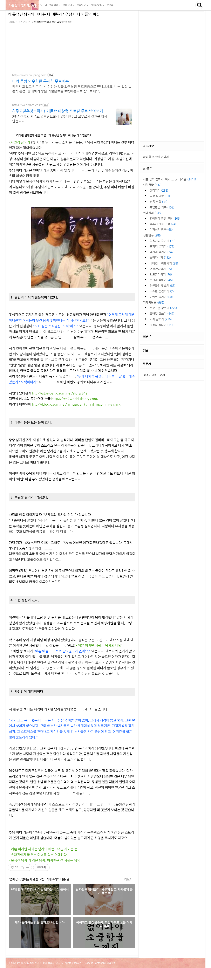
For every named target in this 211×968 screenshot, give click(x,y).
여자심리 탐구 (161, 229)
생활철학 (152, 184)
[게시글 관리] (27, 867)
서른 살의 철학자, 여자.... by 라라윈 (169, 179)
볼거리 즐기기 (162, 246)
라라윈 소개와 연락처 (156, 156)
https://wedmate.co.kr (27, 105)
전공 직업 (158, 201)
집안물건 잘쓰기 (162, 285)
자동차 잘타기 (161, 325)
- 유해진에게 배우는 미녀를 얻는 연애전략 (38, 855)
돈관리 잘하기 (161, 280)
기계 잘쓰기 (161, 319)
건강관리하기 (161, 268)
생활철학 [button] (54, 5)
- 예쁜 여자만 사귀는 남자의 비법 (98, 645)
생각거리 (159, 190)
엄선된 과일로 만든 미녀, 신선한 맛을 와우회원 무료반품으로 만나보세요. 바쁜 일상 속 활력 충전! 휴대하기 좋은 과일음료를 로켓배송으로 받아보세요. (71, 89)
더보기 (128, 879)
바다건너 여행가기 (164, 263)
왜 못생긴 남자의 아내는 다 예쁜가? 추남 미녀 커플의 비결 (54, 14)
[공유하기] (22, 867)
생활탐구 (152, 235)
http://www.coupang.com (29, 75)
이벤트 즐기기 (161, 296)
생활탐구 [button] (81, 5)
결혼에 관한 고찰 (163, 224)
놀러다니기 (160, 257)
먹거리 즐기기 (162, 252)
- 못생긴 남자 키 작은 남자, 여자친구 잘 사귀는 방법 (44, 860)
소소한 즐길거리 (162, 291)
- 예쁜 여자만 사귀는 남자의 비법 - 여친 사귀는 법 (43, 849)
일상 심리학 (160, 196)
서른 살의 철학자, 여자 (22, 5)
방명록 (110, 5)
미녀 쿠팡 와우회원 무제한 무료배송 (40, 81)
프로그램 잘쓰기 (163, 308)
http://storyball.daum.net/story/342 (60, 393)
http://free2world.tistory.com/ (74, 399)
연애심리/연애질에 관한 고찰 (46, 21)
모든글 (43, 5)
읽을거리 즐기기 (162, 240)
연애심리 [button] (68, 5)
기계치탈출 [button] (96, 5)
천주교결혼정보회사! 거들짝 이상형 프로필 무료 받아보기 (57, 111)
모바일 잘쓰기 (162, 313)
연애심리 (152, 212)
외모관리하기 (161, 274)
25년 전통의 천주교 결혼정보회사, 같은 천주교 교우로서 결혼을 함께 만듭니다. (59, 119)
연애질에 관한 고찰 (165, 218)
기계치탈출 (153, 302)
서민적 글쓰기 (20, 142)
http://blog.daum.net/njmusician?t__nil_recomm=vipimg (76, 404)
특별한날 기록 (162, 207)
